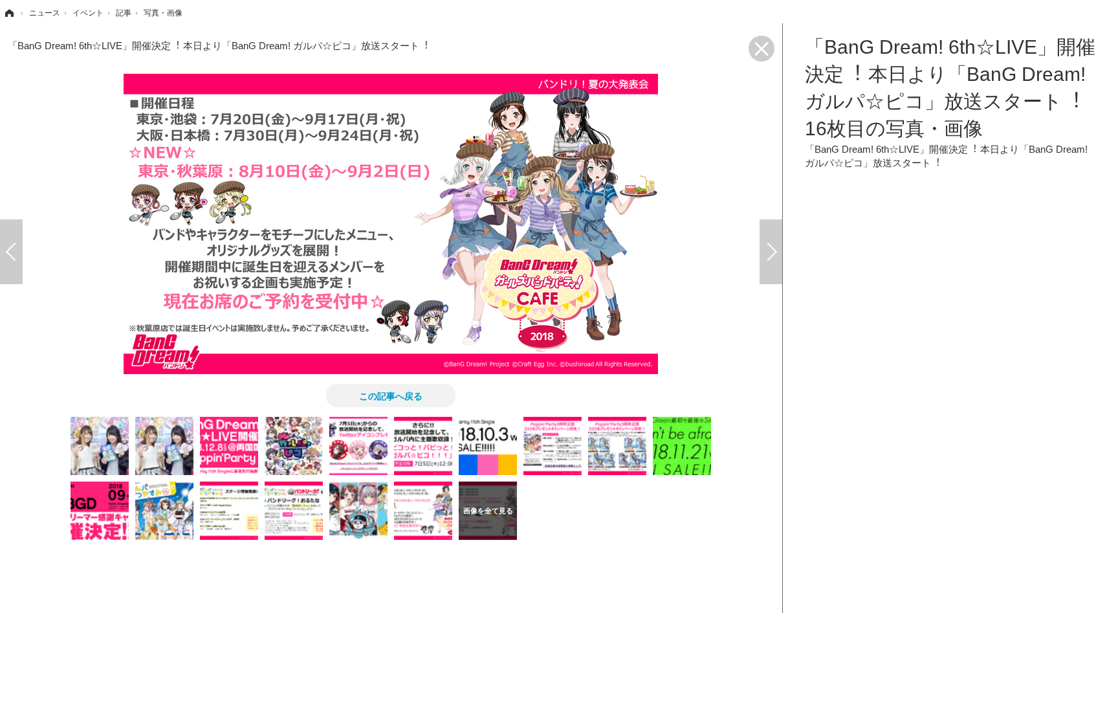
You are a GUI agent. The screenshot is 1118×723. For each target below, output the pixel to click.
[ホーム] (8, 12)
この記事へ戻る (390, 395)
